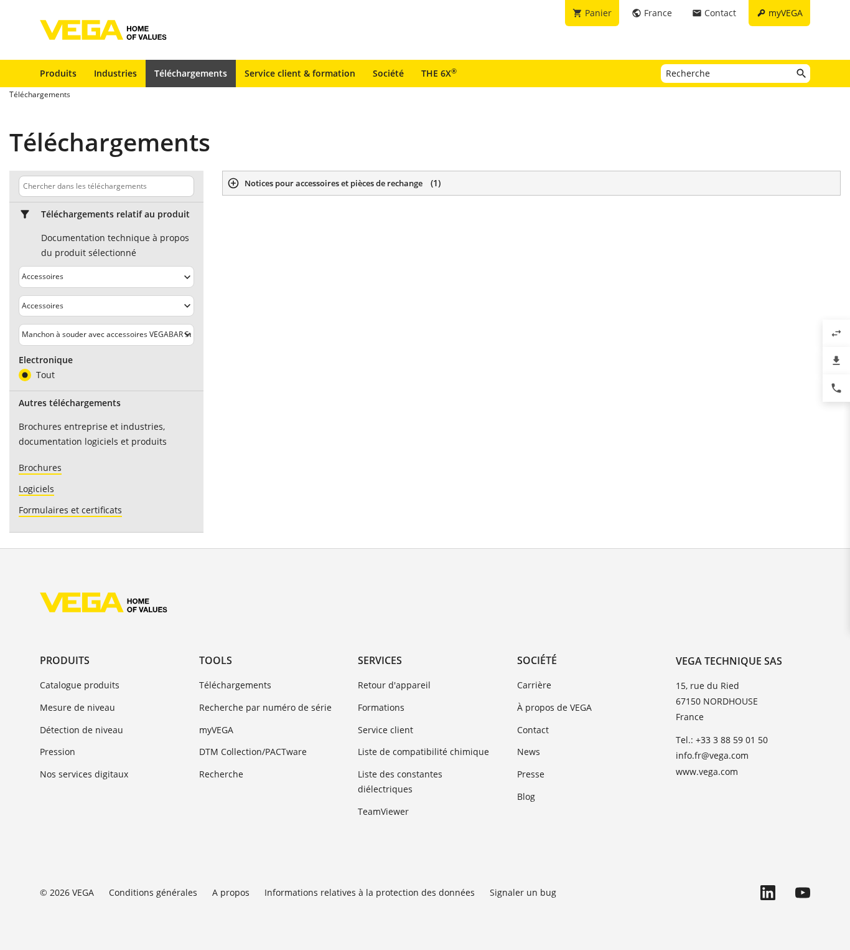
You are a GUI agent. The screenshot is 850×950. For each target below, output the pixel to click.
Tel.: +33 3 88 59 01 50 (722, 740)
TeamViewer (383, 811)
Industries (115, 73)
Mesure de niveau (77, 707)
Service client (385, 730)
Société (388, 73)
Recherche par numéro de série (265, 707)
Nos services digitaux (84, 774)
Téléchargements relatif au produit (115, 214)
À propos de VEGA (554, 707)
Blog (526, 796)
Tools (215, 660)
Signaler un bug (523, 892)
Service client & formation (300, 73)
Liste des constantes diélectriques (400, 781)
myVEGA (216, 730)
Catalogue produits (79, 685)
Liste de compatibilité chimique (423, 752)
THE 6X (439, 73)
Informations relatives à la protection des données (369, 892)
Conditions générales (153, 892)
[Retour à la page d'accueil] (103, 602)
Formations (381, 707)
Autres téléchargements (70, 403)
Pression (57, 752)
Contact (533, 730)
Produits (58, 73)
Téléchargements (190, 73)
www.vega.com (707, 771)
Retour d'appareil (394, 685)
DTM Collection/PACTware (253, 752)
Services (380, 660)
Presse (530, 774)
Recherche (221, 774)
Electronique (46, 360)
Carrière (534, 685)
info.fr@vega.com (712, 755)
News (528, 752)
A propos (231, 892)
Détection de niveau (81, 730)
